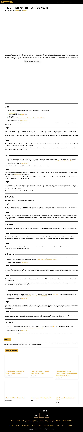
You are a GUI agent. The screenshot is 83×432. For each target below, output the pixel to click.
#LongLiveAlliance (22, 117)
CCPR (63, 425)
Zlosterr (25, 10)
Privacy (39, 425)
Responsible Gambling (49, 425)
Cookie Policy (70, 425)
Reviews (53, 2)
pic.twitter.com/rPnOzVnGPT (36, 327)
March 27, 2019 (23, 120)
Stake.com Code (40, 421)
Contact (12, 425)
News (44, 2)
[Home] (7, 2)
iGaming (63, 2)
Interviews (58, 2)
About (17, 425)
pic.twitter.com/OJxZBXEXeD (40, 295)
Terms (33, 425)
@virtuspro (55, 294)
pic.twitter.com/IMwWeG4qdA (37, 117)
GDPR (57, 425)
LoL (23, 420)
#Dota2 (28, 117)
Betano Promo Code (67, 420)
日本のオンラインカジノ (52, 421)
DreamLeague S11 (18, 174)
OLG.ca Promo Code (29, 421)
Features (48, 2)
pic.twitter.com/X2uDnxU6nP (50, 259)
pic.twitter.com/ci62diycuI (67, 160)
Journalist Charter (26, 425)
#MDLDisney (12, 113)
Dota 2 (17, 10)
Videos (18, 420)
